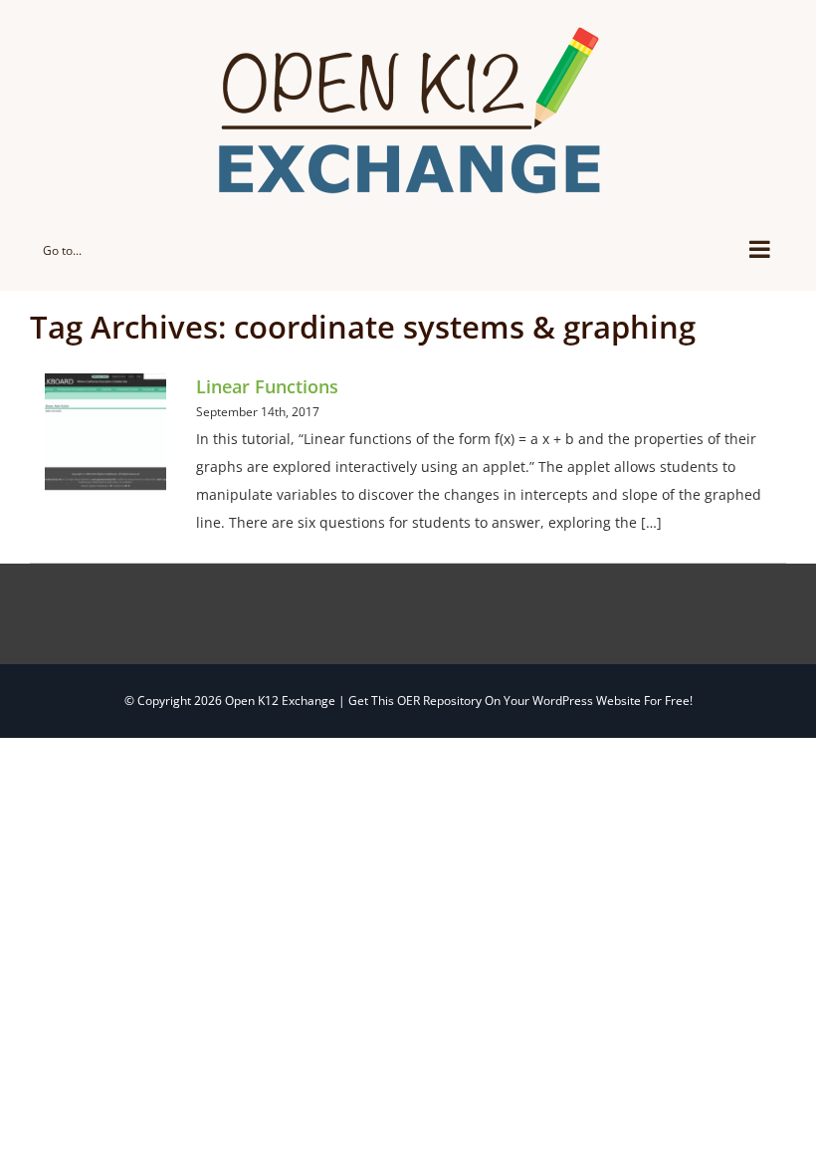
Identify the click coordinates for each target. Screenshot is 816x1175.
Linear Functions (267, 386)
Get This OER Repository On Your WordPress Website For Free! (520, 700)
